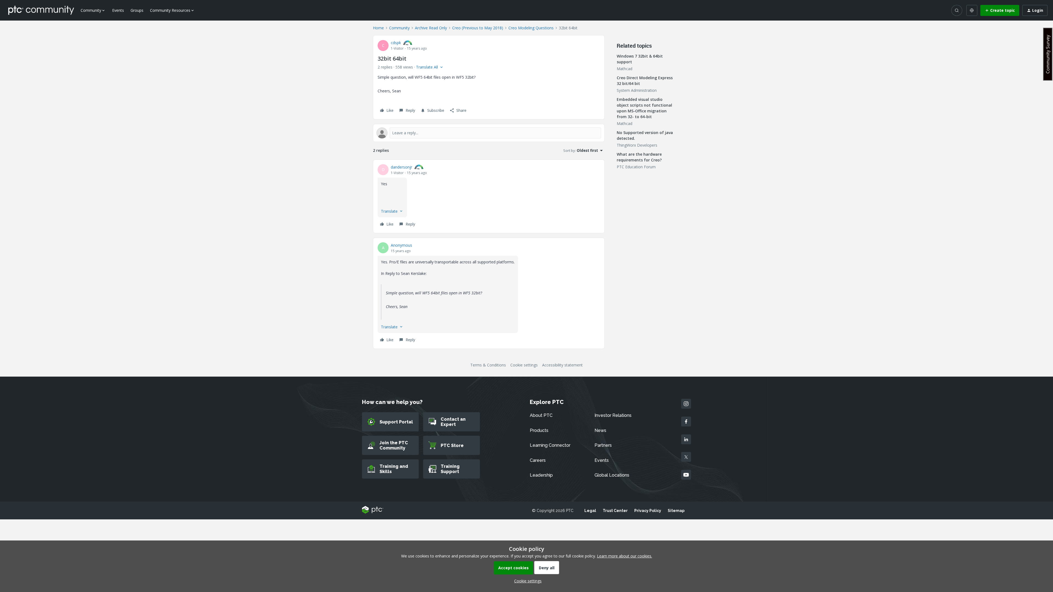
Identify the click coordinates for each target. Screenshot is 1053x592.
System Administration (637, 90)
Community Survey (1048, 54)
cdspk (396, 42)
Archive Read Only (431, 27)
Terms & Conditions (488, 365)
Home (378, 27)
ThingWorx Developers (637, 145)
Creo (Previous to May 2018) (477, 27)
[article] (489, 196)
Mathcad (624, 68)
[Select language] (971, 10)
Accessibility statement (562, 365)
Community (399, 27)
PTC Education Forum (636, 166)
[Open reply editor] (488, 133)
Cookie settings (524, 365)
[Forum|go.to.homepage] (41, 10)
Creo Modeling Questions (531, 27)
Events (118, 10)
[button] (999, 10)
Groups (137, 10)
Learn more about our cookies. (624, 556)
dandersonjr (401, 167)
